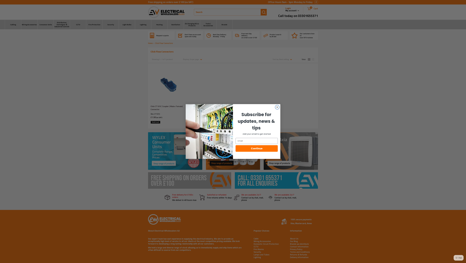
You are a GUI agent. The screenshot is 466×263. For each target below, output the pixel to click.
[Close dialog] (277, 107)
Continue (256, 148)
